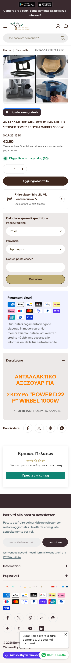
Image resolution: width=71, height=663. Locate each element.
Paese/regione (16, 223)
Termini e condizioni (48, 552)
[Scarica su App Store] (45, 4)
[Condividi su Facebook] (27, 428)
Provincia (12, 241)
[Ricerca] (62, 38)
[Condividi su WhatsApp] (61, 428)
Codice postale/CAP (19, 259)
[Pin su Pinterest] (50, 428)
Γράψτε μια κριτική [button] (35, 475)
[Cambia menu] (5, 26)
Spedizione (26, 146)
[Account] (58, 26)
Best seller (23, 50)
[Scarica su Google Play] (27, 4)
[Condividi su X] (39, 428)
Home (7, 50)
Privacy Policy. (12, 557)
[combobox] (35, 38)
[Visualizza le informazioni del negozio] (62, 199)
